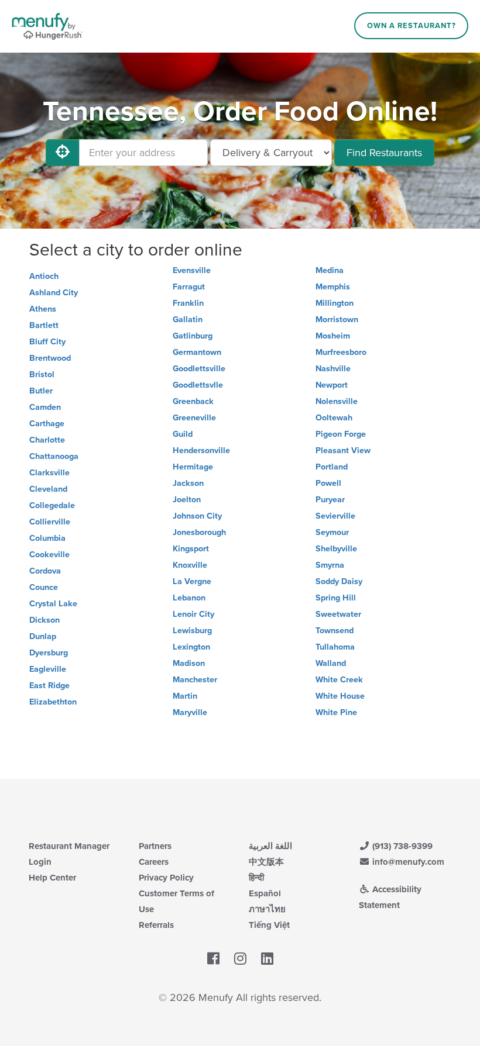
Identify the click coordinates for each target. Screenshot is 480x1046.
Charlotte (47, 440)
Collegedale (52, 505)
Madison (189, 663)
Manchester (195, 680)
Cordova (45, 571)
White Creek (339, 680)
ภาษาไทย (267, 909)
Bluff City (47, 342)
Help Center (52, 877)
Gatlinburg (192, 336)
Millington (335, 303)
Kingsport (191, 549)
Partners (155, 846)
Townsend (335, 631)
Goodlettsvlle (198, 385)
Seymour (332, 532)
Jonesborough (199, 532)
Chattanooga (53, 456)
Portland (332, 467)
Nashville (333, 369)
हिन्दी (256, 877)
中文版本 (266, 862)
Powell (328, 483)
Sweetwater (338, 614)
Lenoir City (193, 614)
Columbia (47, 538)
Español (265, 893)
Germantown (197, 352)
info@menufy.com (407, 862)
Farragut (189, 287)
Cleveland (48, 489)
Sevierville (335, 516)
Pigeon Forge (341, 434)
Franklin (188, 303)
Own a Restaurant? (411, 25)
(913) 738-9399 (401, 846)
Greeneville (194, 418)
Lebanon (189, 598)
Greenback (193, 401)
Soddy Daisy (339, 581)
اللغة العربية (270, 846)
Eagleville (47, 669)
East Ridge (49, 686)
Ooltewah (334, 418)
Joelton (187, 500)
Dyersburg (48, 653)
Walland (331, 663)
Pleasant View (343, 450)
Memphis (333, 287)
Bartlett (44, 325)
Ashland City (53, 293)
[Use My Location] (63, 152)
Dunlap (42, 636)
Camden (45, 407)
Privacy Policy (166, 877)
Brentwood (50, 358)
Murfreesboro (341, 352)
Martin (185, 696)
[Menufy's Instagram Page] (240, 959)
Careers (154, 862)
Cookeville (49, 555)
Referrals (156, 925)
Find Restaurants (384, 152)
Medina (330, 270)
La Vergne (192, 581)
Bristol (41, 374)
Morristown (337, 319)
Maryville (190, 712)
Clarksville (49, 473)
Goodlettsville (199, 369)
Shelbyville (336, 549)
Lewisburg (192, 631)
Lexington (191, 647)
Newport (332, 385)
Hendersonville (201, 450)
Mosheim (333, 336)
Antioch (44, 276)
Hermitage (193, 467)
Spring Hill (336, 598)
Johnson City (197, 516)
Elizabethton (53, 702)
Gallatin (188, 319)
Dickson (44, 620)
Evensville (192, 270)
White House (340, 696)
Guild (183, 434)
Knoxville (190, 565)
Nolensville (337, 401)
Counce (43, 587)
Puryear (330, 500)
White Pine (336, 712)
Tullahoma (335, 647)
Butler (41, 391)
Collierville (49, 522)
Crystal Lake (53, 604)
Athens (42, 309)
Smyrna (330, 565)
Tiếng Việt (269, 925)
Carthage (46, 424)
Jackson (188, 483)
